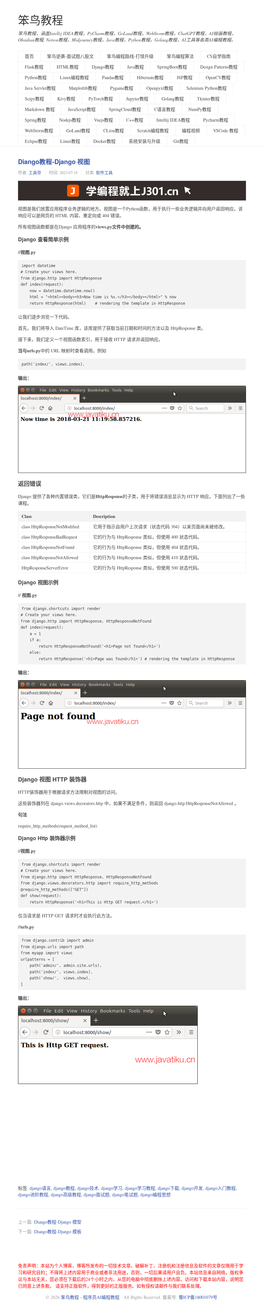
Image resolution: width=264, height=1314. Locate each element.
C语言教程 (164, 109)
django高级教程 (66, 1194)
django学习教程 (140, 1188)
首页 (29, 56)
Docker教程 (104, 141)
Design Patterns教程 (219, 67)
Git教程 (181, 141)
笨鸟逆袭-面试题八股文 (70, 56)
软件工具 (104, 172)
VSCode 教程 (225, 130)
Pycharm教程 (215, 120)
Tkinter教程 (208, 99)
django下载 (168, 1188)
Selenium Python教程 (206, 88)
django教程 (64, 1188)
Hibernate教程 (150, 77)
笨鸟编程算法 (180, 56)
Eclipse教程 (36, 141)
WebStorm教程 (39, 130)
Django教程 (103, 67)
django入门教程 (220, 1188)
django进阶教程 (33, 1194)
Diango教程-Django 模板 (57, 1231)
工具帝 (35, 172)
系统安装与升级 (144, 141)
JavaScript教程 (82, 109)
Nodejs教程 (70, 120)
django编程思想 (155, 1194)
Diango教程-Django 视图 (54, 161)
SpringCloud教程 (125, 109)
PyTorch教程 (101, 99)
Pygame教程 (121, 88)
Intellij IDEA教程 (173, 120)
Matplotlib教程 (83, 88)
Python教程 (36, 77)
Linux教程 (70, 141)
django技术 (88, 1188)
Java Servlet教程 (40, 88)
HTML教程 (68, 67)
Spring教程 (35, 120)
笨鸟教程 (40, 20)
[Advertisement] (132, 1135)
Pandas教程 (113, 77)
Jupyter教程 (137, 99)
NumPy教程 (199, 109)
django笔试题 (125, 1194)
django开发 (192, 1188)
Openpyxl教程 (159, 88)
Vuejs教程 (103, 120)
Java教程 (135, 67)
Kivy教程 (66, 99)
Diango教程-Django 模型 (57, 1222)
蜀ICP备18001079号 (198, 1297)
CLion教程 (113, 130)
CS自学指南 (219, 56)
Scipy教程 (34, 99)
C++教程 (134, 120)
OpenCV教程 (218, 77)
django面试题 (96, 1194)
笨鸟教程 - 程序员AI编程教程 (90, 1297)
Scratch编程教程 (153, 130)
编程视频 (191, 130)
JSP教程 (185, 77)
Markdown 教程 (40, 109)
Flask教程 (34, 67)
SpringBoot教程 (172, 67)
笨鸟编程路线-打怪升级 (130, 56)
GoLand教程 (78, 130)
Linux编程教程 (74, 77)
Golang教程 (173, 99)
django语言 (40, 1188)
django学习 (111, 1188)
